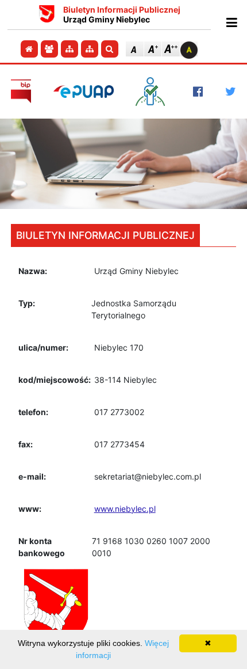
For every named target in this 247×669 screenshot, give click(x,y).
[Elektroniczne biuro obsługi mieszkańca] (153, 91)
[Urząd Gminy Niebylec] (47, 15)
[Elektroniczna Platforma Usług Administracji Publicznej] (83, 91)
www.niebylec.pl (125, 509)
